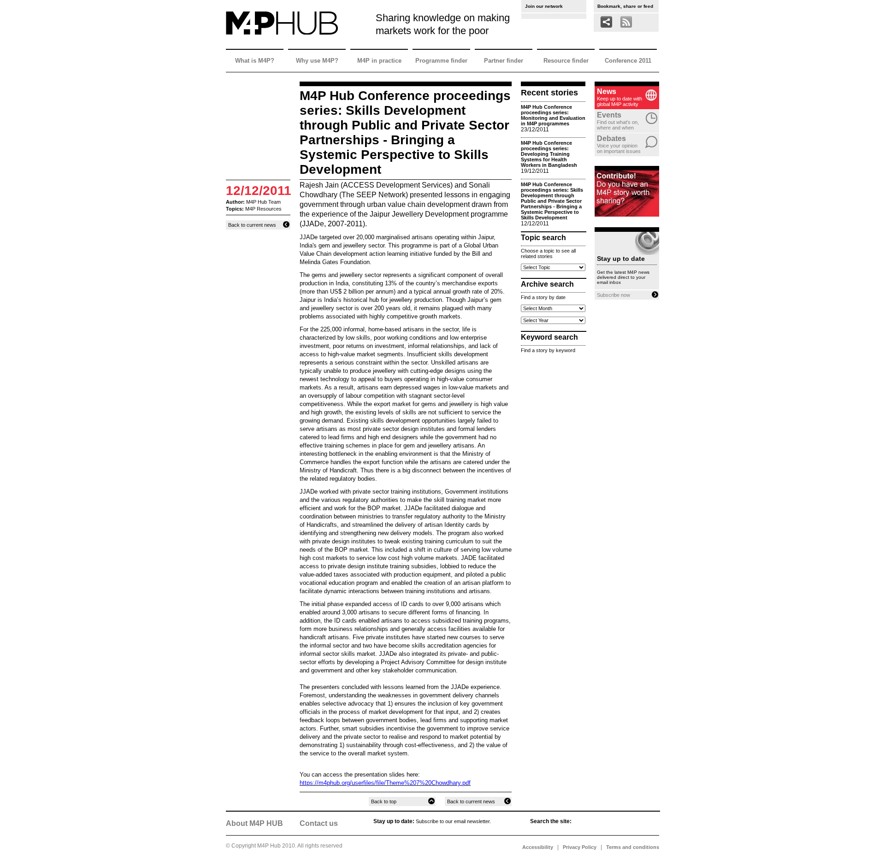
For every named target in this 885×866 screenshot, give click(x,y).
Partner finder (503, 60)
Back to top (384, 801)
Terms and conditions (632, 847)
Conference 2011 (628, 60)
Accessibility (537, 847)
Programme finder (441, 60)
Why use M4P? (317, 60)
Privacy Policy (579, 847)
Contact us (319, 823)
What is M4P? (254, 60)
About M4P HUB (254, 823)
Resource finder (566, 60)
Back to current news (252, 225)
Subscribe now (614, 295)
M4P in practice (379, 60)
